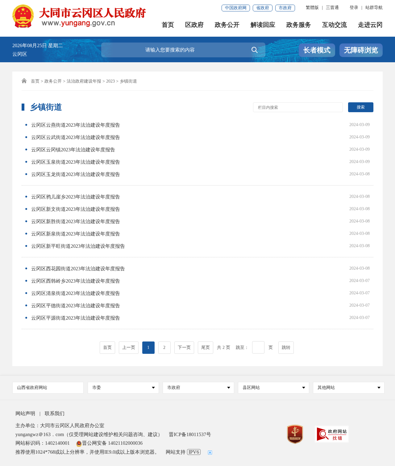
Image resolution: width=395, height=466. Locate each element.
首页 (168, 25)
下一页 (184, 347)
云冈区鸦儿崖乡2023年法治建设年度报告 (75, 196)
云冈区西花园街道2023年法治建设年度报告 (78, 268)
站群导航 (374, 7)
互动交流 (334, 25)
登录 (354, 7)
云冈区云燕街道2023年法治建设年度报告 (75, 125)
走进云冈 (370, 25)
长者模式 (317, 50)
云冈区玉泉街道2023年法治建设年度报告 (75, 162)
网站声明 (25, 413)
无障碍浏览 (361, 50)
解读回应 (263, 25)
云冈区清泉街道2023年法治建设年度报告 (75, 293)
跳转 (286, 347)
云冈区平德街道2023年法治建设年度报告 (75, 305)
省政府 (262, 8)
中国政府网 (236, 8)
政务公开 (227, 25)
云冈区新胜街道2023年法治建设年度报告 (75, 221)
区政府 (194, 25)
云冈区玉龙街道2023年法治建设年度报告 (75, 174)
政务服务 (298, 25)
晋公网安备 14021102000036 (112, 443)
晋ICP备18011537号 (190, 434)
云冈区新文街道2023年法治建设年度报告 (75, 209)
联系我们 (54, 413)
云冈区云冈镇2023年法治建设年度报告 (73, 149)
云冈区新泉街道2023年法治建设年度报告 (75, 233)
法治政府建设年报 (84, 81)
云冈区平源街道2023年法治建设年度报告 (75, 318)
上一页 (128, 347)
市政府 (285, 8)
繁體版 (312, 7)
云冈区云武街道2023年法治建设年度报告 (75, 137)
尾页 (205, 347)
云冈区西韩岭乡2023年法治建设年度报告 (75, 281)
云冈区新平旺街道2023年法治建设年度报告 (78, 246)
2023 (110, 81)
